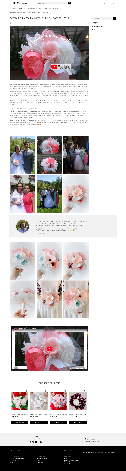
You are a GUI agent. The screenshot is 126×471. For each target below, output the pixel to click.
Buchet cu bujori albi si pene (38, 414)
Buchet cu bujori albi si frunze (19, 414)
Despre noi (12, 454)
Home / (12, 12)
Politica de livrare (14, 460)
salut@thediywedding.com (91, 441)
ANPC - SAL (40, 462)
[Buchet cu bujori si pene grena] (78, 401)
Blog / (15, 12)
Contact (12, 462)
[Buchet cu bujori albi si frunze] (19, 401)
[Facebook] (30, 442)
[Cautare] (69, 3)
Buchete (94, 29)
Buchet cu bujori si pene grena (78, 414)
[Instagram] (41, 442)
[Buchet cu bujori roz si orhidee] (58, 401)
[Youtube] (36, 442)
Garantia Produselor (42, 458)
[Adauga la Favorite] (26, 391)
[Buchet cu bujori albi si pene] (39, 401)
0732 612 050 (91, 439)
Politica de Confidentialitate (17, 458)
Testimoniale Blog (25, 23)
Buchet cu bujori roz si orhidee (58, 414)
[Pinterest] (33, 442)
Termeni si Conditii (14, 456)
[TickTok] (39, 442)
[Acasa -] (18, 3)
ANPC (38, 460)
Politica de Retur (41, 456)
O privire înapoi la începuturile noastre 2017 (38, 12)
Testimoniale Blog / (22, 12)
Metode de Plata (41, 454)
